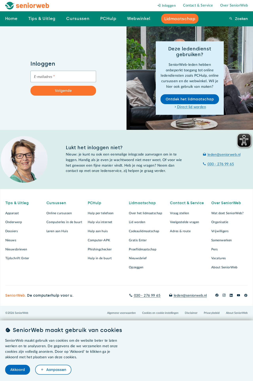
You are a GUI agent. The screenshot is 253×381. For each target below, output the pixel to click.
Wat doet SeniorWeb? (227, 213)
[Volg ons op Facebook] (217, 296)
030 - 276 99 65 (221, 164)
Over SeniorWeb (234, 5)
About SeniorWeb (224, 267)
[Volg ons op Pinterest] (246, 296)
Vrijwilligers (220, 231)
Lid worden (137, 222)
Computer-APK (99, 240)
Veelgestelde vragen (184, 222)
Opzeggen (136, 267)
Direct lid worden (191, 107)
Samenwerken (221, 240)
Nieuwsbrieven (16, 249)
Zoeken (241, 19)
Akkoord (17, 370)
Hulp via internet (100, 222)
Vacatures (218, 258)
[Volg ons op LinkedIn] (231, 296)
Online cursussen (59, 213)
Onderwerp (13, 222)
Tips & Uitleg (17, 203)
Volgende (63, 91)
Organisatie (219, 222)
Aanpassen (55, 370)
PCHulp (94, 203)
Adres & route (180, 231)
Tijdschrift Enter (17, 258)
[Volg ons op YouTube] (238, 296)
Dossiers (11, 231)
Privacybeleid (212, 313)
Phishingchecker (100, 249)
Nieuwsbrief (138, 258)
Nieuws (10, 240)
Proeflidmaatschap (142, 249)
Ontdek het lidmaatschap (190, 99)
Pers (214, 249)
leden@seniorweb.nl (224, 155)
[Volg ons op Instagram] (224, 296)
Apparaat (12, 213)
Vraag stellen (179, 213)
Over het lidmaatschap (145, 213)
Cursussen (56, 203)
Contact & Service (198, 5)
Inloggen (168, 6)
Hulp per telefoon (101, 213)
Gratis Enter (138, 240)
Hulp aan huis (98, 231)
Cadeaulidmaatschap (144, 231)
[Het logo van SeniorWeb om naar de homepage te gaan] (27, 5)
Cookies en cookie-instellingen (160, 313)
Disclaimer (191, 313)
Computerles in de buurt (64, 222)
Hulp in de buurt (100, 258)
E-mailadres (44, 77)
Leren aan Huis (57, 231)
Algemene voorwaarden (121, 313)
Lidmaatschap (142, 203)
